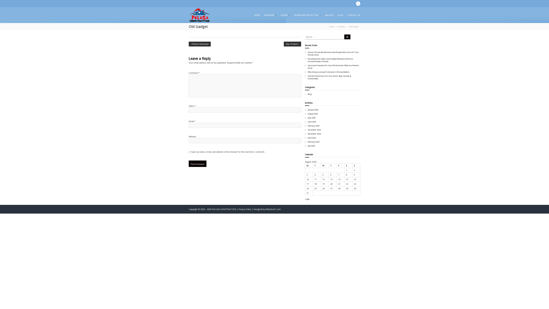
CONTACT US (354, 15)
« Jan (307, 199)
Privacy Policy (245, 209)
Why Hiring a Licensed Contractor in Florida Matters (328, 72)
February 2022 (314, 142)
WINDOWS (269, 15)
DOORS (284, 15)
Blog (310, 94)
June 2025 (312, 118)
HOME (257, 15)
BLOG (340, 15)
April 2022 (312, 138)
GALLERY (329, 15)
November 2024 (314, 134)
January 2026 (313, 110)
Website (192, 136)
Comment (194, 73)
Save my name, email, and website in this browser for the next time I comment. (228, 151)
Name (192, 106)
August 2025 (313, 114)
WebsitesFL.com (273, 209)
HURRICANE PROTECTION (306, 15)
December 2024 (314, 130)
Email (192, 121)
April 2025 (312, 122)
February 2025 (314, 126)
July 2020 (311, 146)
